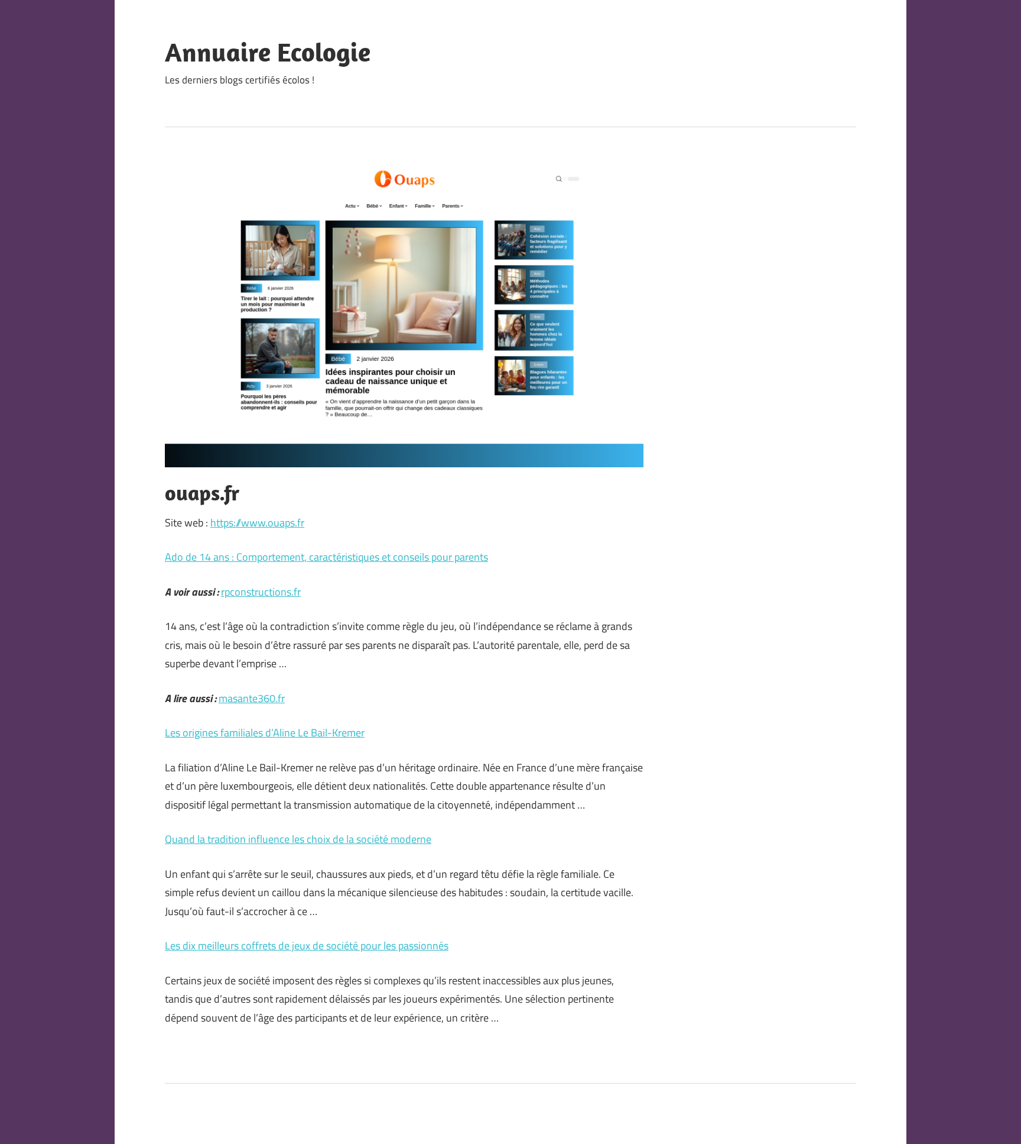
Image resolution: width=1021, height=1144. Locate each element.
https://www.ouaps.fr (257, 523)
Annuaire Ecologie (267, 52)
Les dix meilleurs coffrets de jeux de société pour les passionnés (306, 946)
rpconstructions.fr (261, 592)
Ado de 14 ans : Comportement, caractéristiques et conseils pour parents (326, 557)
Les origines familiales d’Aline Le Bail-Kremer (265, 733)
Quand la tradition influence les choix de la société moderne (298, 839)
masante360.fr (252, 698)
